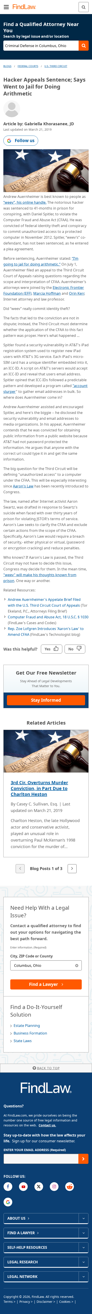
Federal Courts (28, 66)
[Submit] (83, 1159)
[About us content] (83, 1218)
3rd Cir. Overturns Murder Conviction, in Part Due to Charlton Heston (39, 788)
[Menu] (6, 6)
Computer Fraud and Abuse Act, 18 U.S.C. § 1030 (48, 617)
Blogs (7, 66)
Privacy (24, 1301)
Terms (8, 1301)
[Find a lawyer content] (83, 1233)
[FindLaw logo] (26, 7)
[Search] (84, 7)
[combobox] (46, 965)
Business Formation (30, 1033)
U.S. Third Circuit (55, 66)
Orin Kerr (76, 293)
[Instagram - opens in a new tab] (54, 1186)
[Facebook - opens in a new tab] (8, 1186)
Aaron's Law (23, 486)
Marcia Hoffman (47, 293)
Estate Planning (27, 1025)
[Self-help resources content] (83, 1247)
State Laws (23, 1040)
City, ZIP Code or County (31, 956)
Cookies (65, 1301)
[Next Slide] (72, 868)
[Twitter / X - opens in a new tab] (38, 1186)
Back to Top (48, 1068)
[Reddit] (69, 1186)
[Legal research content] (83, 1262)
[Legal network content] (83, 1277)
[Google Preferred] (8, 1202)
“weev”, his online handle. (24, 202)
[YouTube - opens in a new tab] (23, 1186)
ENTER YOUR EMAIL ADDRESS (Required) (35, 1150)
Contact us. (47, 1125)
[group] (46, 802)
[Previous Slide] (20, 868)
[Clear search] (77, 965)
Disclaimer (44, 1301)
